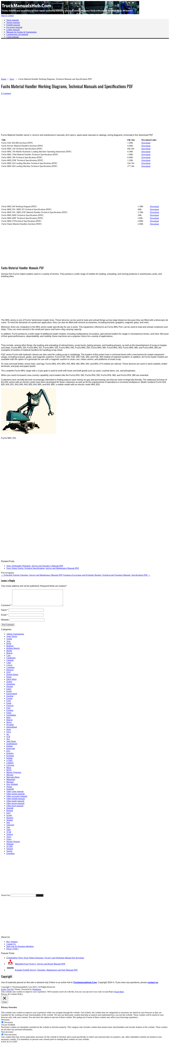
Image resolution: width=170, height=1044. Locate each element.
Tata (8, 827)
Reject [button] (111, 992)
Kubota (9, 758)
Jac (7, 734)
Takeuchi (10, 825)
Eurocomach (11, 693)
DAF (8, 672)
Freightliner (11, 715)
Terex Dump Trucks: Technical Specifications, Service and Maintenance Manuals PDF (42, 568)
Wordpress (36, 989)
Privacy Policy (12, 949)
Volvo (8, 839)
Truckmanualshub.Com (85, 982)
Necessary (8, 1022)
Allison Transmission (15, 634)
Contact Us (11, 944)
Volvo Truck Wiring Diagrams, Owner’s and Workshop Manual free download (51, 958)
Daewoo (10, 670)
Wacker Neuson (13, 841)
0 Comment (6, 93)
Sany (8, 813)
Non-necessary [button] (7, 1032)
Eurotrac (10, 696)
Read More (119, 992)
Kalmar (9, 746)
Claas (8, 662)
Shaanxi (9, 818)
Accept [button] (105, 992)
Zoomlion (10, 853)
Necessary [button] (5, 1020)
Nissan (9, 787)
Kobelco (10, 753)
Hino (8, 717)
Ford (8, 708)
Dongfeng (10, 684)
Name (4, 610)
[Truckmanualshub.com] (70, 13)
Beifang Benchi (13, 648)
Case (8, 655)
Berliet (9, 651)
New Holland (12, 784)
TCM (8, 832)
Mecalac (9, 775)
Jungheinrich (11, 744)
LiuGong (10, 765)
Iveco (8, 732)
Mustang (10, 782)
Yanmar (9, 849)
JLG (8, 739)
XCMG (9, 846)
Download (145, 143)
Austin (9, 639)
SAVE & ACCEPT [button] (9, 1042)
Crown (9, 665)
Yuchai (9, 851)
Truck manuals (12, 20)
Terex (11, 79)
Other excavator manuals (16, 796)
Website (5, 620)
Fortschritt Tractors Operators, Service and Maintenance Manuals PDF (32, 575)
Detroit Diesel (12, 674)
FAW (8, 701)
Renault (9, 810)
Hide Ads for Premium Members (20, 946)
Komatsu (10, 756)
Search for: (5, 895)
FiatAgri (9, 705)
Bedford (9, 646)
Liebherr (10, 763)
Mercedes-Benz (13, 777)
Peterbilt (9, 808)
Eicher (9, 691)
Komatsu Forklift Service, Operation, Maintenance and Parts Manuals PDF (46, 970)
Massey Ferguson (13, 772)
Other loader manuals (15, 801)
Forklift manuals (13, 25)
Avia (8, 641)
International (11, 727)
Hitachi (9, 720)
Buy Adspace (12, 941)
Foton (8, 713)
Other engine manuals (15, 794)
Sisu (8, 822)
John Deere (11, 741)
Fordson (9, 710)
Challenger (11, 658)
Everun (9, 698)
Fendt (8, 703)
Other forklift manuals (15, 798)
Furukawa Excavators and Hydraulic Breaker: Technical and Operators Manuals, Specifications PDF (106, 575)
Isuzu (8, 729)
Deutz (8, 677)
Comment (6, 605)
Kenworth (10, 748)
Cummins (10, 667)
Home (3, 79)
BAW (8, 643)
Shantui (9, 820)
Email (4, 615)
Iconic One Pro (7, 989)
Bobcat (9, 653)
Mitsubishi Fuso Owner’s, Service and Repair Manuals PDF (40, 964)
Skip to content (7, 15)
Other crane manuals (15, 791)
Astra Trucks (11, 636)
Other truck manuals (14, 806)
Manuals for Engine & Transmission (21, 32)
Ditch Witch (11, 679)
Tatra (8, 829)
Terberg (9, 834)
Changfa (10, 660)
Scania (9, 815)
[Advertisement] (80, 59)
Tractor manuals (13, 22)
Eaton (8, 689)
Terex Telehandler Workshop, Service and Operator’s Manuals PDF (34, 566)
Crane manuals (12, 37)
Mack (8, 767)
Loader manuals (13, 29)
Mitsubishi (10, 779)
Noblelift (10, 789)
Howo (9, 722)
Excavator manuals (14, 27)
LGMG (9, 760)
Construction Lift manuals (17, 34)
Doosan (9, 686)
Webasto (10, 844)
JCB (8, 736)
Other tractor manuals (15, 803)
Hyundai (10, 724)
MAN (8, 770)
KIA (8, 751)
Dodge (9, 682)
